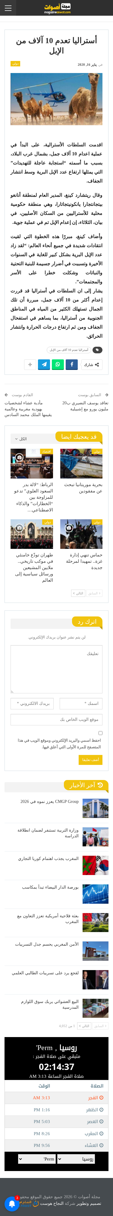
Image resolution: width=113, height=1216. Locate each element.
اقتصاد (46, 451)
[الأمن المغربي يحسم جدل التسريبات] (95, 951)
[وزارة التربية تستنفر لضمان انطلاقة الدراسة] (95, 837)
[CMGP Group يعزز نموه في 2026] (95, 808)
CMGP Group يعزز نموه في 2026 (49, 801)
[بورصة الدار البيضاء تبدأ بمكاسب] (95, 894)
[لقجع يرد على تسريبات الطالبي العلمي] (95, 979)
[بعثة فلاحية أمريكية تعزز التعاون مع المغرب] (95, 922)
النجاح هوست (51, 1203)
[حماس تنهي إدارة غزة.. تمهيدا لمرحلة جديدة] (81, 534)
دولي (15, 63)
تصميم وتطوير (89, 1203)
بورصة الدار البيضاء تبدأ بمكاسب (50, 887)
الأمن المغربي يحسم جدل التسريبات (47, 944)
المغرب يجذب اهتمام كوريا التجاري (48, 858)
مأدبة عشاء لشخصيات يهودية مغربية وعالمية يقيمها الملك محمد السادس (28, 409)
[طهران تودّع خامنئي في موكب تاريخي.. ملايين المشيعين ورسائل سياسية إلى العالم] (32, 534)
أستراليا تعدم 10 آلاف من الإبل (69, 350)
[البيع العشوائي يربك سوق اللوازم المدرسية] (95, 1008)
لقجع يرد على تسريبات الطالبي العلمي (45, 973)
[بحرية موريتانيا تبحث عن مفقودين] (81, 463)
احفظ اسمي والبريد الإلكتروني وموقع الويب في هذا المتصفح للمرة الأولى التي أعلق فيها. (59, 743)
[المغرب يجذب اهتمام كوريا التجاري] (95, 865)
